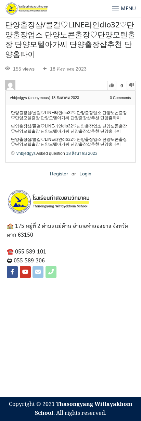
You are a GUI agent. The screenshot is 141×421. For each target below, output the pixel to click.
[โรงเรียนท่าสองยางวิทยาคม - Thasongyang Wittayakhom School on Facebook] (12, 272)
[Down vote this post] (131, 85)
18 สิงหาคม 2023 (82, 153)
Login (85, 173)
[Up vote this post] (111, 85)
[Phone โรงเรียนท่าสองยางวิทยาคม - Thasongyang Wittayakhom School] (51, 272)
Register (59, 173)
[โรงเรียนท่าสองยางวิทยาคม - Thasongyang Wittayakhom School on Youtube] (25, 272)
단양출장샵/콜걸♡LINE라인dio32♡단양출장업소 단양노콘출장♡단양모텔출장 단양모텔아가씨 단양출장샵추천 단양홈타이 (70, 40)
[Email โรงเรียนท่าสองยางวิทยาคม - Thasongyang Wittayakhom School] (38, 272)
